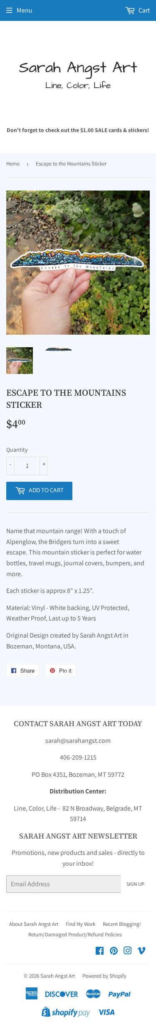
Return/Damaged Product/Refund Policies (74, 934)
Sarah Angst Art (57, 975)
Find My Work (80, 924)
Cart (143, 10)
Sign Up (135, 884)
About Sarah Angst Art (33, 924)
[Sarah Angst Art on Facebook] (99, 951)
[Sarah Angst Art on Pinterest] (113, 951)
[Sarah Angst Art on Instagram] (128, 951)
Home (13, 163)
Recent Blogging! (122, 924)
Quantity (16, 449)
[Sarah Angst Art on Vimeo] (141, 951)
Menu (24, 10)
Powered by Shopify (104, 975)
